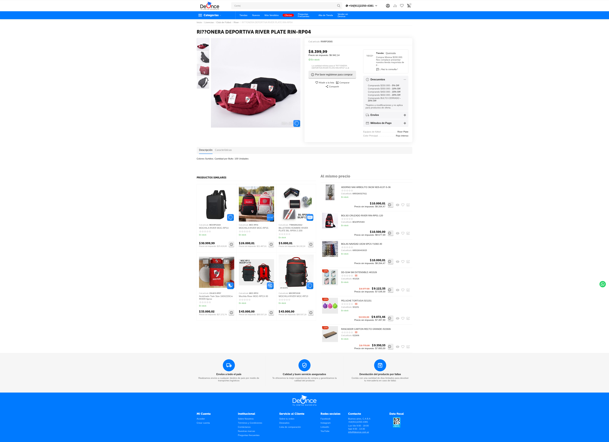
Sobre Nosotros (246, 418)
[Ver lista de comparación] (395, 5)
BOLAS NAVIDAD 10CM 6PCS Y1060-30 (361, 244)
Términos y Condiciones (250, 423)
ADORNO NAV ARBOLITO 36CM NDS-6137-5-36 (366, 187)
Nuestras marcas (246, 431)
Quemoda (391, 53)
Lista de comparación (290, 427)
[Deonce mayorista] (210, 5)
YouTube (325, 431)
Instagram (326, 423)
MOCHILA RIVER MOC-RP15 (253, 228)
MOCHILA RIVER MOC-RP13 (293, 296)
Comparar (344, 82)
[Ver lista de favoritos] (402, 5)
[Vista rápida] (397, 205)
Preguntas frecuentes (248, 435)
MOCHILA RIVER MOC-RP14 (214, 228)
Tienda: (380, 53)
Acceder (201, 418)
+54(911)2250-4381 (361, 5)
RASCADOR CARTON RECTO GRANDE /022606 (366, 329)
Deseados (284, 423)
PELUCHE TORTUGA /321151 (356, 300)
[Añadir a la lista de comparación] (408, 205)
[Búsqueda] (338, 5)
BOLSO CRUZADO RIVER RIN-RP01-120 (362, 215)
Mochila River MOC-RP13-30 (253, 296)
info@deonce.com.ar (358, 432)
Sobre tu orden (286, 418)
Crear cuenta (203, 423)
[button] (332, 86)
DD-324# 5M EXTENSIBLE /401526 (359, 272)
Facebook (326, 418)
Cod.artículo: (314, 41)
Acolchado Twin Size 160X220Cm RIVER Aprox (216, 297)
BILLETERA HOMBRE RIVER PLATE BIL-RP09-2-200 (293, 229)
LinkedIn (325, 427)
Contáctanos (244, 427)
